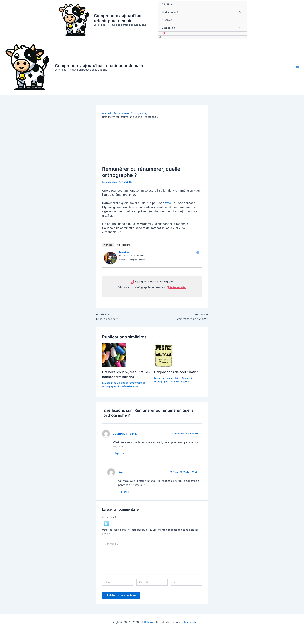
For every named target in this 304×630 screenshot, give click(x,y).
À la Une (167, 4)
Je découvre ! (170, 12)
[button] (202, 37)
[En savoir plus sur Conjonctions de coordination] (163, 355)
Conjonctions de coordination (176, 372)
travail (169, 203)
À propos (108, 245)
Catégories (168, 27)
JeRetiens (147, 622)
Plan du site (190, 622)
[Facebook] (198, 253)
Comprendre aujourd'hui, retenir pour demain (118, 18)
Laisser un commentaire (115, 382)
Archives (167, 20)
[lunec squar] (110, 257)
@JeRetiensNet (176, 287)
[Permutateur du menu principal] (297, 67)
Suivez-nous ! (202, 34)
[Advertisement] (152, 142)
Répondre (119, 453)
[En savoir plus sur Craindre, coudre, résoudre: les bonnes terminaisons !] (114, 355)
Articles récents (123, 245)
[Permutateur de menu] (239, 12)
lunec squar (125, 252)
